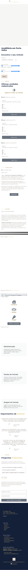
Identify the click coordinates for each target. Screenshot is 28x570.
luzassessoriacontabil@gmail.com (11, 553)
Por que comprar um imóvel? (9, 469)
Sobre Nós (6, 524)
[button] (14, 467)
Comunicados (7, 539)
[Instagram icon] (14, 565)
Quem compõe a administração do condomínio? (13, 472)
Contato (5, 528)
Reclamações (7, 541)
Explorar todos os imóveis (14, 93)
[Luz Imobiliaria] (14, 2)
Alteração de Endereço (9, 538)
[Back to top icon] (14, 559)
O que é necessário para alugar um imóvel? (12, 467)
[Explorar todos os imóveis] (14, 90)
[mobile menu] (26, 2)
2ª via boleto (6, 536)
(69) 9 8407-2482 (7, 552)
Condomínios (7, 527)
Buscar (4, 76)
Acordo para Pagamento (9, 540)
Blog (5, 529)
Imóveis (5, 525)
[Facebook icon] (13, 565)
